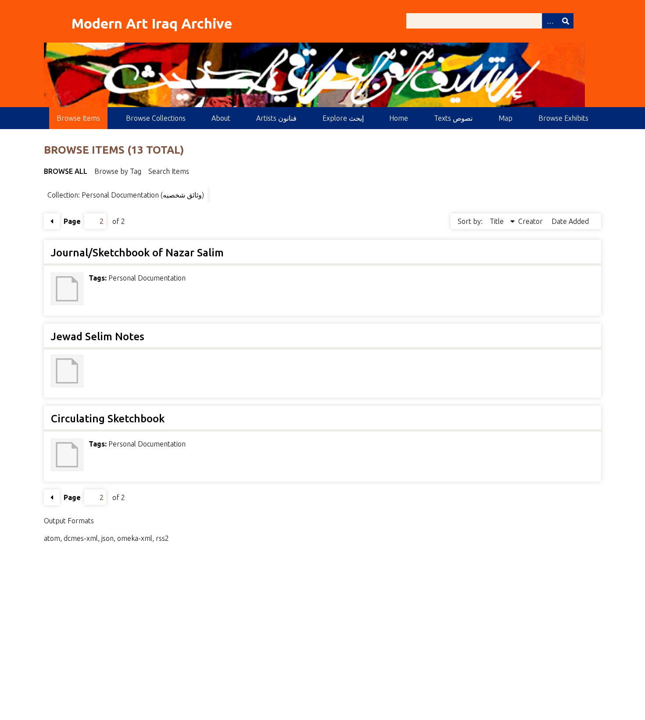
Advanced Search (550, 21)
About (220, 118)
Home (398, 118)
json (107, 538)
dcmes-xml (81, 538)
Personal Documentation (147, 278)
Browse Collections (156, 118)
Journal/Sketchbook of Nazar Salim (137, 253)
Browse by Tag (117, 171)
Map (505, 118)
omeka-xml (134, 538)
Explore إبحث (343, 118)
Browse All (65, 171)
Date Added (570, 221)
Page (72, 221)
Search (565, 21)
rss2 (162, 538)
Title (497, 221)
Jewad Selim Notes (97, 336)
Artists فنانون (276, 118)
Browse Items (78, 118)
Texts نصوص (453, 118)
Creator (531, 221)
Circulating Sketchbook (108, 419)
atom (52, 538)
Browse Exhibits (563, 118)
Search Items (168, 171)
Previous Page (52, 221)
